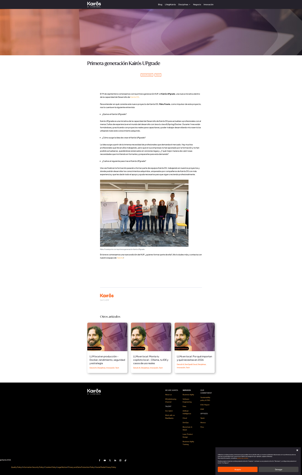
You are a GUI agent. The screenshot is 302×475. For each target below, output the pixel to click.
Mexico (203, 422)
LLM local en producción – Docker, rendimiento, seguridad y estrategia (107, 360)
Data (184, 406)
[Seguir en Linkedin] (115, 460)
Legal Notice (62, 467)
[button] (297, 450)
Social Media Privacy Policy (105, 467)
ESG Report (204, 405)
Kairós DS (134, 97)
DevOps (186, 422)
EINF (202, 409)
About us (168, 395)
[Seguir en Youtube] (105, 460)
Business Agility (188, 395)
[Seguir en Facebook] (99, 460)
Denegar (278, 469)
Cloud (185, 418)
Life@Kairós (170, 4)
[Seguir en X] (110, 460)
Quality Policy (16, 467)
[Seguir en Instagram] (120, 460)
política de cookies (242, 458)
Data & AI (93, 368)
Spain (202, 418)
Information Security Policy (33, 467)
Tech (158, 75)
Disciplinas (183, 4)
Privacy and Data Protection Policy (81, 467)
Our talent (169, 411)
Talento (120, 257)
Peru (202, 427)
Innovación (208, 4)
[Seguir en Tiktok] (125, 460)
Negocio (197, 4)
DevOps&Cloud (191, 364)
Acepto (238, 469)
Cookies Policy (50, 467)
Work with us (170, 415)
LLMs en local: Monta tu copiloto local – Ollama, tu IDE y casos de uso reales (150, 360)
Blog (160, 4)
